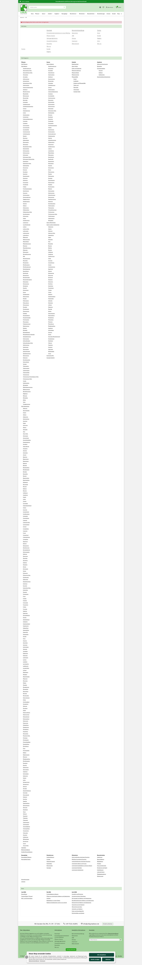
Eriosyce (25, 169)
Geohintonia (26, 191)
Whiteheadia (51, 351)
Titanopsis (25, 820)
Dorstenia (25, 560)
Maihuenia (25, 237)
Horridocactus (26, 214)
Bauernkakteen (100, 859)
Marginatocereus (27, 243)
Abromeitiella (26, 410)
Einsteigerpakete (101, 68)
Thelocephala (26, 372)
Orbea (24, 700)
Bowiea (24, 476)
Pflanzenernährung (76, 70)
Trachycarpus (26, 822)
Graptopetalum (26, 624)
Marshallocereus (27, 248)
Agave (24, 423)
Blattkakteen (100, 861)
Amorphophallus (27, 440)
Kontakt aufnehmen (107, 924)
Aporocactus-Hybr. (27, 70)
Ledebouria (25, 666)
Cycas (24, 533)
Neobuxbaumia (26, 269)
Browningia (25, 98)
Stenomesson (26, 805)
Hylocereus (25, 216)
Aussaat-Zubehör (51, 357)
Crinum (24, 526)
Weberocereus (26, 389)
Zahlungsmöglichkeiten (60, 941)
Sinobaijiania (51, 338)
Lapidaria (25, 661)
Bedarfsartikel (75, 64)
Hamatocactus (26, 201)
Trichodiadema (26, 826)
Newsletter (57, 945)
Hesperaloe (25, 634)
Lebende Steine (100, 872)
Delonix (25, 543)
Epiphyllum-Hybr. (27, 163)
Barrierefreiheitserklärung (78, 933)
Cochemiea (25, 117)
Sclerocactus (26, 338)
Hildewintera (26, 210)
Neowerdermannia (27, 279)
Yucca (24, 843)
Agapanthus (51, 235)
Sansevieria (25, 767)
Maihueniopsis (26, 239)
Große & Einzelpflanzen (26, 852)
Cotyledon (25, 516)
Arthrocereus (26, 79)
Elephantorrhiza (26, 581)
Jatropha (25, 649)
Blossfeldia (25, 93)
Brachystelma (26, 480)
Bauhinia (25, 457)
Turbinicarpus (26, 370)
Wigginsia (25, 393)
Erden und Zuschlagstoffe (78, 911)
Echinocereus (26, 153)
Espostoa (25, 174)
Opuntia (25, 288)
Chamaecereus (26, 110)
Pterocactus (26, 322)
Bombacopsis (26, 469)
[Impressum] (100, 7)
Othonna (25, 706)
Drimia (24, 567)
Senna (49, 334)
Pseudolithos (26, 744)
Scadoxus (25, 771)
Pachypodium (26, 719)
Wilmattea (25, 398)
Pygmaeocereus (26, 324)
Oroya (24, 292)
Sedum (24, 778)
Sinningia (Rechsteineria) (54, 336)
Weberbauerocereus (27, 387)
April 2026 (74, 892)
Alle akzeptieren (101, 954)
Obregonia (25, 286)
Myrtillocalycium (27, 267)
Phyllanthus (25, 729)
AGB (73, 937)
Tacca (24, 811)
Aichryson (25, 425)
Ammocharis (26, 438)
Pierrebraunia (51, 180)
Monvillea (25, 260)
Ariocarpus (25, 74)
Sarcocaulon (26, 769)
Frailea (24, 186)
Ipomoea (25, 645)
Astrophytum (26, 81)
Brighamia (25, 482)
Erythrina (25, 583)
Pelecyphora (26, 303)
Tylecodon (25, 833)
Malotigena (25, 672)
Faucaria (25, 592)
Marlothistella (26, 676)
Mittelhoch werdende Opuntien (79, 859)
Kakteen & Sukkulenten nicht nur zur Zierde (57, 902)
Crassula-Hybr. (26, 522)
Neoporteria (26, 275)
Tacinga (24, 364)
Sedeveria (25, 776)
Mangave (25, 674)
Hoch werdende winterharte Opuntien (80, 857)
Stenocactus (26, 349)
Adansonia (25, 417)
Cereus (24, 108)
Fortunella (25, 602)
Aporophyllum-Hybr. (27, 72)
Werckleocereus (27, 391)
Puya (24, 748)
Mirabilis (25, 685)
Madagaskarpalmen (101, 874)
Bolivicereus (26, 96)
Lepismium (25, 222)
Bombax (25, 471)
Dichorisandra (26, 552)
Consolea (25, 121)
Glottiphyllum (26, 619)
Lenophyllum (26, 668)
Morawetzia (25, 262)
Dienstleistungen (25, 879)
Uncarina (25, 835)
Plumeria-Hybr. (26, 735)
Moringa (25, 693)
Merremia (25, 681)
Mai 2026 (49, 892)
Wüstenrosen (100, 876)
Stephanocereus (27, 353)
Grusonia (25, 193)
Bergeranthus (26, 467)
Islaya (24, 218)
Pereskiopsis (26, 309)
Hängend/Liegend (51, 861)
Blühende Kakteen (25, 849)
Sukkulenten (102, 74)
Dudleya (25, 562)
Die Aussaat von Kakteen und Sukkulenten (81, 898)
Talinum (25, 814)
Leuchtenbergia (26, 224)
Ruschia (25, 765)
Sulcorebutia (26, 362)
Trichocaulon (26, 824)
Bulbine (25, 488)
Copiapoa (25, 123)
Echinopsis (25, 155)
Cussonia (25, 531)
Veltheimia (25, 837)
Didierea (25, 554)
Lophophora (26, 235)
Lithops (24, 670)
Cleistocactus (26, 115)
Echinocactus (26, 150)
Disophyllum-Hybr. (27, 146)
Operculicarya (26, 697)
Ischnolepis (26, 647)
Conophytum (26, 512)
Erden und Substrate (76, 68)
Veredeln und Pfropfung (77, 894)
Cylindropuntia (26, 134)
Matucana (25, 250)
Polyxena (50, 322)
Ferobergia (25, 184)
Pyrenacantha (26, 750)
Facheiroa (25, 180)
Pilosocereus (26, 311)
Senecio (25, 786)
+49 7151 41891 (71, 924)
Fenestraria (25, 594)
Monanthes (25, 689)
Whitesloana (26, 839)
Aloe (24, 431)
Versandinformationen (60, 943)
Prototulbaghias (26, 742)
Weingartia (25, 385)
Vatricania (50, 349)
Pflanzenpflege (75, 72)
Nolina (49, 311)
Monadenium (26, 687)
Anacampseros (26, 442)
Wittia (24, 400)
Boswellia (25, 474)
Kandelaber (49, 863)
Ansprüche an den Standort (78, 904)
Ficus (24, 596)
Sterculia (25, 807)
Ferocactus (25, 182)
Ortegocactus (26, 294)
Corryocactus (26, 125)
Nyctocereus (26, 283)
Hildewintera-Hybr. (27, 212)
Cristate (48, 859)
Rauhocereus (26, 326)
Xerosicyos (25, 841)
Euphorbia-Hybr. (27, 588)
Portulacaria (26, 740)
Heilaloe (99, 863)
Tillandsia (25, 818)
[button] (103, 7)
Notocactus (25, 281)
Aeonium (25, 421)
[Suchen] (64, 7)
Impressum (74, 941)
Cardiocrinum (51, 256)
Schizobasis (26, 773)
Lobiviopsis (25, 231)
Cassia (24, 497)
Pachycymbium (26, 712)
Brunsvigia (25, 484)
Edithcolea (25, 579)
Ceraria (24, 501)
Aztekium (25, 89)
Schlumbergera (26, 341)
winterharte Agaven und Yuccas (79, 863)
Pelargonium (26, 727)
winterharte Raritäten (77, 867)
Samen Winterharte (51, 222)
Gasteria (25, 611)
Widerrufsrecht (75, 943)
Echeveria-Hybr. (26, 575)
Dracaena (25, 564)
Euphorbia (25, 590)
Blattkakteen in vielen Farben (53, 900)
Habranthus (25, 628)
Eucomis (25, 585)
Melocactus (25, 252)
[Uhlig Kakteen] (23, 9)
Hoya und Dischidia (101, 865)
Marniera (25, 246)
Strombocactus (26, 360)
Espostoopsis (26, 176)
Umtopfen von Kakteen (77, 909)
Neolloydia (25, 273)
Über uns (57, 947)
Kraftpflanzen (100, 870)
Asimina (25, 450)
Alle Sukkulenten (25, 406)
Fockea (24, 598)
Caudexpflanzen (50, 857)
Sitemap (74, 939)
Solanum (25, 797)
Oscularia (25, 708)
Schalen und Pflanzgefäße (80, 83)
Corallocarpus (26, 514)
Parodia (24, 298)
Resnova (25, 757)
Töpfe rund (76, 85)
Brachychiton (26, 478)
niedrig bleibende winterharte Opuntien (81, 861)
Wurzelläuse (24, 894)
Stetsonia (25, 357)
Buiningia (25, 100)
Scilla (24, 780)
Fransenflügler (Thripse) (27, 896)
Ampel (75, 79)
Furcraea (25, 609)
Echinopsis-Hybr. (27, 157)
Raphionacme (26, 754)
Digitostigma (26, 140)
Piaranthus (25, 731)
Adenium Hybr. (51, 233)
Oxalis (24, 710)
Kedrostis (25, 655)
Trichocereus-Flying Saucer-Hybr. (31, 376)
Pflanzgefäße (75, 77)
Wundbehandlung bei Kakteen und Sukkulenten (83, 900)
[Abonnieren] (120, 939)
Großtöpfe (76, 81)
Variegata (49, 867)
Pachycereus (26, 296)
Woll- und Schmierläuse (26, 898)
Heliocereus (26, 207)
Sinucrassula (26, 795)
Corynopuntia (26, 127)
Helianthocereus (52, 140)
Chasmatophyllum (27, 505)
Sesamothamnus (27, 790)
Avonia (24, 455)
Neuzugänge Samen (25, 859)
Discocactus (26, 142)
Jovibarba (25, 651)
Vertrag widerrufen (71, 949)
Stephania (25, 809)
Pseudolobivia (26, 315)
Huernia (25, 640)
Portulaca (25, 738)
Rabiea (24, 752)
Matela (24, 683)
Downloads (57, 933)
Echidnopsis (26, 577)
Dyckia (24, 571)
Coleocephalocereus (28, 119)
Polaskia (25, 313)
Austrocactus (26, 85)
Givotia (24, 617)
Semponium (26, 784)
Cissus (24, 507)
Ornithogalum (26, 702)
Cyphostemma (26, 537)
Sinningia (25, 792)
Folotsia (25, 600)
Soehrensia (25, 347)
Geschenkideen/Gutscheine (103, 77)
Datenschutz (75, 935)
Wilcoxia (25, 395)
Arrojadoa (25, 77)
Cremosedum (26, 524)
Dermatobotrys (26, 550)
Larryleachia (26, 664)
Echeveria (25, 573)
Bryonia (25, 486)
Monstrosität (50, 865)
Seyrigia (25, 788)
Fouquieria (25, 604)
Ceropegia (25, 503)
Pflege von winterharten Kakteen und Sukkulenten (58, 896)
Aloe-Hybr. (25, 433)
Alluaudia (25, 429)
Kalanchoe (25, 653)
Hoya (24, 638)
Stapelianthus (26, 803)
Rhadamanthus (26, 759)
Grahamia (25, 621)
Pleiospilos (25, 733)
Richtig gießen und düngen (78, 913)
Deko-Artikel (75, 66)
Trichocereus (26, 374)
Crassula (25, 520)
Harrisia (25, 203)
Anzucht (101, 70)
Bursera (25, 490)
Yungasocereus (26, 404)
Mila (24, 256)
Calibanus (25, 493)
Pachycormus (26, 714)
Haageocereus (26, 199)
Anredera (25, 444)
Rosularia (25, 763)
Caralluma (25, 495)
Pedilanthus (26, 725)
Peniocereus (26, 305)
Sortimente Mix (50, 355)
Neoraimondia (26, 277)
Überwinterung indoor (77, 906)
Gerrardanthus (26, 615)
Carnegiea (25, 102)
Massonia (25, 678)
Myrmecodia (26, 695)
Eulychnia (25, 178)
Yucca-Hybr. (26, 845)
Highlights (23, 847)
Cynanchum (25, 535)
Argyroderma (26, 446)
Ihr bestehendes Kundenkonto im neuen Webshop (62, 936)
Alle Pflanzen (24, 64)
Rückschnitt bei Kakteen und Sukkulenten (81, 902)
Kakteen (101, 72)
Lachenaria (25, 657)
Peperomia (25, 723)
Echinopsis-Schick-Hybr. (28, 159)
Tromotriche (26, 830)
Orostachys (25, 704)
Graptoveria (25, 626)
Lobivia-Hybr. (26, 229)
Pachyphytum (26, 716)
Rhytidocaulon (26, 761)
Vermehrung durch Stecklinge (79, 896)
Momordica (25, 691)
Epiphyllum (25, 161)
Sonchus (25, 799)
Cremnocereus (26, 131)
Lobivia (24, 226)
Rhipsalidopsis (26, 332)
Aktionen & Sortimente (102, 64)
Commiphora (26, 518)
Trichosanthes (26, 828)
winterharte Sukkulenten (77, 870)
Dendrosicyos (26, 547)
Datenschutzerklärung (113, 933)
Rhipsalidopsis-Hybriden (29, 334)
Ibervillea (25, 643)
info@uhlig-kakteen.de (91, 924)
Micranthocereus (27, 254)
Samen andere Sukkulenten (53, 224)
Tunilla (24, 381)
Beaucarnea (25, 461)
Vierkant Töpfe (77, 91)
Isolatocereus (26, 220)
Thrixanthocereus (52, 210)
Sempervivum (26, 782)
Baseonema (25, 459)
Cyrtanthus (25, 539)
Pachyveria (25, 721)
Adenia (24, 414)
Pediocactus (26, 300)
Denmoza (25, 138)
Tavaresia (25, 816)
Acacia (24, 412)
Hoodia (24, 636)
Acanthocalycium (27, 68)
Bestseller (99, 66)
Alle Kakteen (24, 66)
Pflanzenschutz (75, 74)
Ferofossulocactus (27, 188)
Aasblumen (99, 857)
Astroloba (25, 452)
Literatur (23, 881)
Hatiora (24, 205)
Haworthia (25, 632)
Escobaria (25, 172)
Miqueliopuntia (26, 258)
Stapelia (25, 801)
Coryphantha (26, 129)
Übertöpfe (76, 87)
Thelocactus (26, 366)
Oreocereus (25, 290)
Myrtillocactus (26, 265)
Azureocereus (51, 79)
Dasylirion (25, 541)
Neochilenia (26, 271)
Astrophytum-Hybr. (27, 83)
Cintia (24, 112)
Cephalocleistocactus (28, 106)
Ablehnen (108, 959)
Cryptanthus (26, 528)
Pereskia (25, 307)
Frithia (24, 607)
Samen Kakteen (50, 64)
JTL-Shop (120, 956)
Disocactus (25, 144)
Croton (49, 265)
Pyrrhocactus (26, 319)
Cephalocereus (26, 104)
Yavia (24, 402)
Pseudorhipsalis (26, 317)
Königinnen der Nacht (102, 867)
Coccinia (25, 509)
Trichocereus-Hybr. (27, 379)
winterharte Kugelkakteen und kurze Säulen (82, 865)
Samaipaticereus (27, 336)
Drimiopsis (25, 569)
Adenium (25, 408)
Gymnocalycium (26, 197)
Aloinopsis (25, 436)
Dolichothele (26, 148)
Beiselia (25, 465)
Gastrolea (25, 613)
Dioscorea (25, 556)
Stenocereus (26, 355)
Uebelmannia (26, 383)
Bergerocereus (26, 91)
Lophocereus (26, 233)
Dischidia (25, 558)
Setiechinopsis (26, 351)
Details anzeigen (95, 959)
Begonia (25, 463)
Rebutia (25, 328)
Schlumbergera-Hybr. (28, 343)
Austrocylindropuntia (28, 87)
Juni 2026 (23, 892)
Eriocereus (25, 167)
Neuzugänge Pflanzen (26, 857)
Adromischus (26, 419)
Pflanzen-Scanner (59, 939)
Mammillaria (26, 241)
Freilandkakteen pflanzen (52, 894)
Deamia (24, 136)
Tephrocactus (26, 368)
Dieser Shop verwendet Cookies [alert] (40, 954)
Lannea (24, 659)
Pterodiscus (26, 746)
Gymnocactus (26, 195)
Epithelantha (26, 165)
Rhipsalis (25, 330)
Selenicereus (26, 345)
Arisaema (25, 448)
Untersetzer (76, 89)
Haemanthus (26, 630)
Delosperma (26, 545)
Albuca (24, 427)
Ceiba (24, 499)
